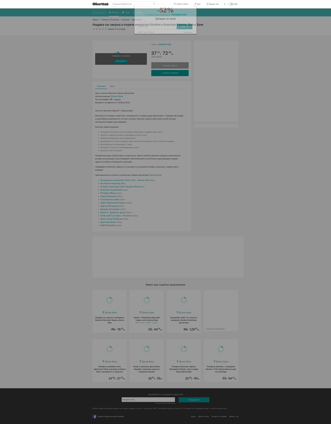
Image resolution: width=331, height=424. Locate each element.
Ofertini (100, 4)
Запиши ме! (184, 35)
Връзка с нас (214, 4)
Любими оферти (182, 4)
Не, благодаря (187, 41)
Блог (199, 4)
